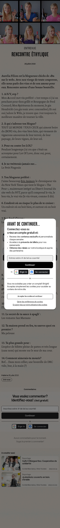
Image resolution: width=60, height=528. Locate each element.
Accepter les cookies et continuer (30, 296)
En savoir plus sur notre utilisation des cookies (30, 305)
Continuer (30, 265)
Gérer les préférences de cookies (30, 302)
